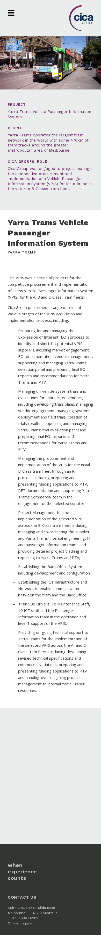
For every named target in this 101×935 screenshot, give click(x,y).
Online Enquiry (20, 923)
